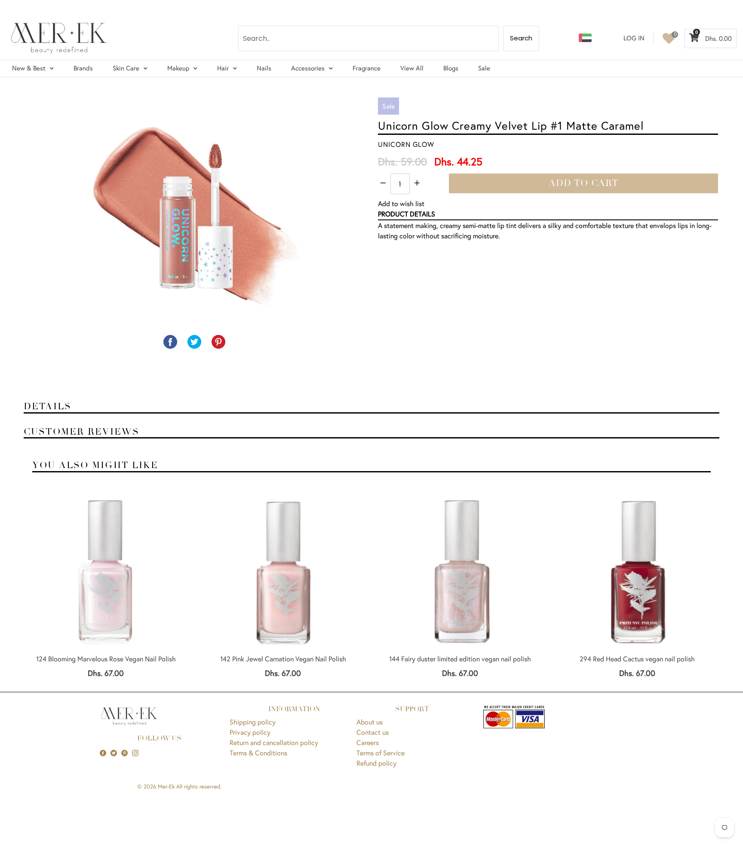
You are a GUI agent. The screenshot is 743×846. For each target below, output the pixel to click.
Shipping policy (253, 721)
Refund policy (376, 762)
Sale (484, 68)
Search (521, 38)
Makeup (178, 68)
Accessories (308, 68)
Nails (264, 68)
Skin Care (126, 68)
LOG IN (634, 38)
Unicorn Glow (406, 144)
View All (412, 68)
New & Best (29, 68)
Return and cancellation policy (274, 742)
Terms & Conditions (258, 752)
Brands (83, 68)
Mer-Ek (166, 786)
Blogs (450, 68)
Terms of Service (380, 752)
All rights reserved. (198, 786)
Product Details (406, 213)
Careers (367, 742)
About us (369, 721)
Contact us (372, 731)
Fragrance (367, 68)
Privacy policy (250, 731)
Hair (223, 68)
